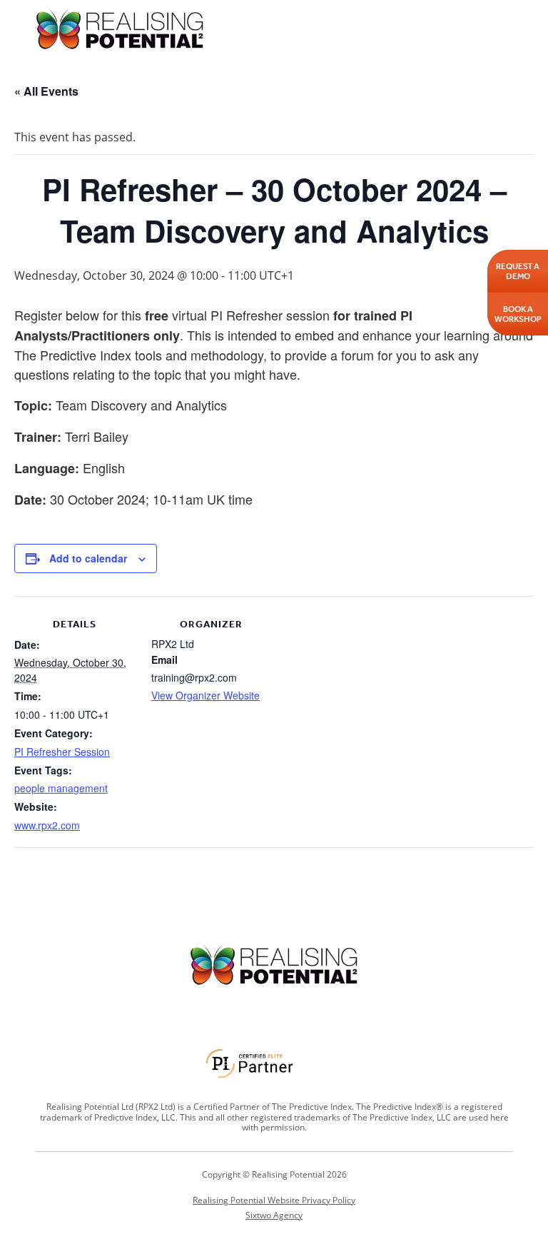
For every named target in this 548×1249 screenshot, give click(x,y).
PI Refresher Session (62, 751)
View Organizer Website (205, 695)
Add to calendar (88, 558)
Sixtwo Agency (274, 1215)
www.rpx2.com (47, 825)
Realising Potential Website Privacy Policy (274, 1200)
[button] (503, 28)
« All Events (46, 91)
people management (61, 788)
